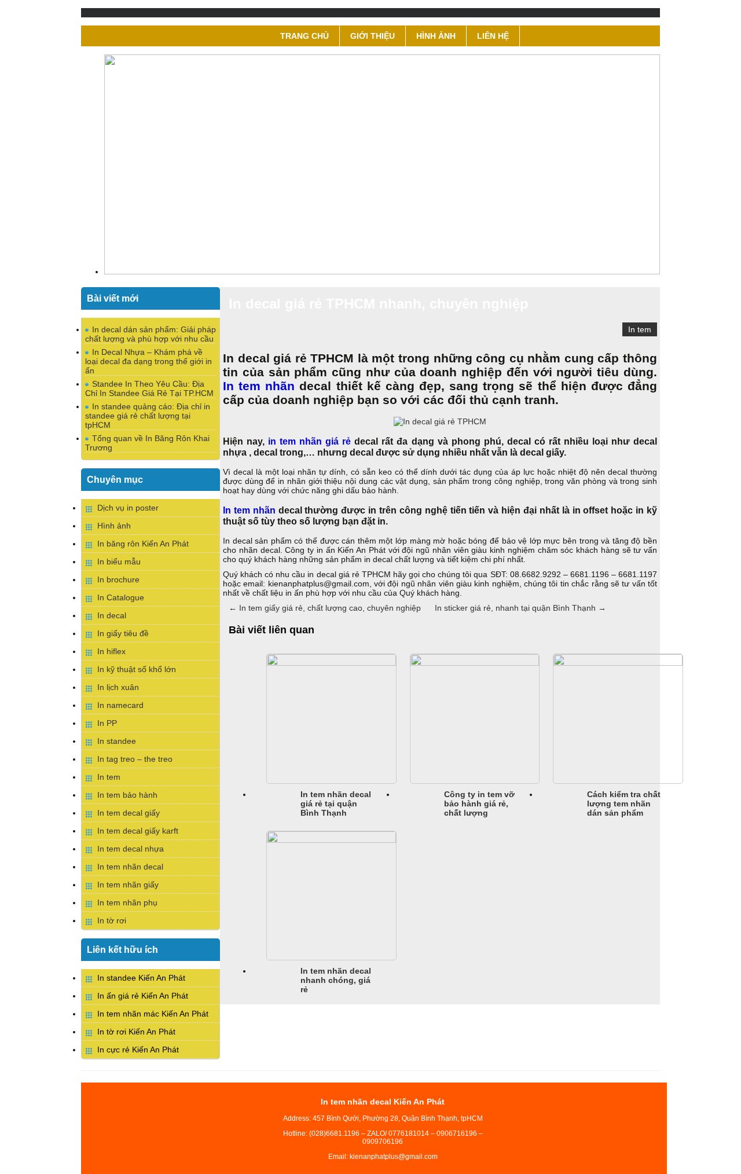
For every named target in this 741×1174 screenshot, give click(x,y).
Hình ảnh (436, 36)
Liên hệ (493, 36)
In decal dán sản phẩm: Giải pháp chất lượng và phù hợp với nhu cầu (150, 334)
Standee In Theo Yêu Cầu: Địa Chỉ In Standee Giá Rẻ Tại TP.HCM (149, 388)
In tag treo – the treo (135, 759)
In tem (639, 329)
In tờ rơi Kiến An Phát (136, 1031)
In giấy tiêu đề (123, 633)
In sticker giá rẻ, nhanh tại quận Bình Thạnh (520, 607)
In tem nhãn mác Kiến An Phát (152, 1013)
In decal (111, 615)
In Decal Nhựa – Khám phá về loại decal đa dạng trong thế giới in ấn (148, 361)
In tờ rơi (111, 920)
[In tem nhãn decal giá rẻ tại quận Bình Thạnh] (331, 662)
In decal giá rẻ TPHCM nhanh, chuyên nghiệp (379, 303)
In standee (116, 741)
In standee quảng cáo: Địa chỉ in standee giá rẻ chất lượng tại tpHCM (147, 416)
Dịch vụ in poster (128, 507)
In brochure (118, 579)
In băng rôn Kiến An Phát (143, 543)
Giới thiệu (372, 36)
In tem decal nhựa (130, 848)
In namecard (120, 705)
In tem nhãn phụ (127, 902)
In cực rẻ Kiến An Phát (138, 1049)
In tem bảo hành (127, 794)
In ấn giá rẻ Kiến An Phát (142, 995)
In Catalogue (120, 597)
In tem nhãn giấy (128, 884)
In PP (107, 723)
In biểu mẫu (119, 561)
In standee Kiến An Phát (141, 977)
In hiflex (111, 651)
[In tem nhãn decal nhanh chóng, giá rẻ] (331, 840)
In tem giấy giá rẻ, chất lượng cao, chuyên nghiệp (325, 607)
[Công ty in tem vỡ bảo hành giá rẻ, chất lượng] (475, 662)
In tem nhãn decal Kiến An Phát (383, 1101)
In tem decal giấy (128, 812)
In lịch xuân (118, 687)
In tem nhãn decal (130, 866)
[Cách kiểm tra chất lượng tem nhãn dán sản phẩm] (618, 662)
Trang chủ (304, 36)
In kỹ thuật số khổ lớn (136, 669)
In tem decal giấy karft (137, 830)
